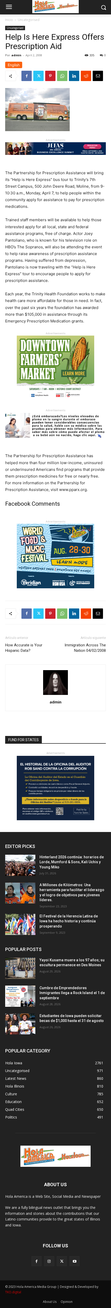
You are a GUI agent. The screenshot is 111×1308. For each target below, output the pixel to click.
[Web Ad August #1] (55, 441)
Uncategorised (28, 20)
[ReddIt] (86, 76)
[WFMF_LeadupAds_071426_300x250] (55, 592)
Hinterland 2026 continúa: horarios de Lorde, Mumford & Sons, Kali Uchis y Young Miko (71, 862)
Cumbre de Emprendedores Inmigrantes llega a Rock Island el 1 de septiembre (72, 993)
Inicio (9, 20)
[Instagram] (49, 1261)
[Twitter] (38, 76)
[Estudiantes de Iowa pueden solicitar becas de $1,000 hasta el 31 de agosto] (20, 1024)
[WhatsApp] (62, 76)
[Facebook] (26, 76)
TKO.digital (13, 1292)
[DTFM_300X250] (55, 404)
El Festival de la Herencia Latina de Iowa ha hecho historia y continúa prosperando (68, 921)
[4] (55, 158)
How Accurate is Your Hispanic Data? (23, 648)
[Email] (98, 76)
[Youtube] (74, 1261)
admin (16, 55)
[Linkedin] (74, 76)
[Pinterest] (50, 76)
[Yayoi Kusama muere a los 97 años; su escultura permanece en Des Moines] (20, 968)
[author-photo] (55, 695)
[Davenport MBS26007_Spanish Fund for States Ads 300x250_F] (55, 818)
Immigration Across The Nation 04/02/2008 (85, 648)
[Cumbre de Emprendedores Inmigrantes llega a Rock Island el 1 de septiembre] (20, 996)
